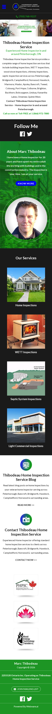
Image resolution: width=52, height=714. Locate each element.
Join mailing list (27, 689)
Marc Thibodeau (26, 663)
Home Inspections (26, 305)
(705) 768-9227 (27, 16)
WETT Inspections (26, 352)
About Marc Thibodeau (26, 151)
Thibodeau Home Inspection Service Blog (26, 477)
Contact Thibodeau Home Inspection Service (26, 532)
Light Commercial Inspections (26, 446)
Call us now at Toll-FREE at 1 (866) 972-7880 (26, 113)
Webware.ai (32, 706)
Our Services (26, 258)
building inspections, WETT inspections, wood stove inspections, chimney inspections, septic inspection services (26, 71)
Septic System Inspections (26, 399)
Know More (26, 183)
